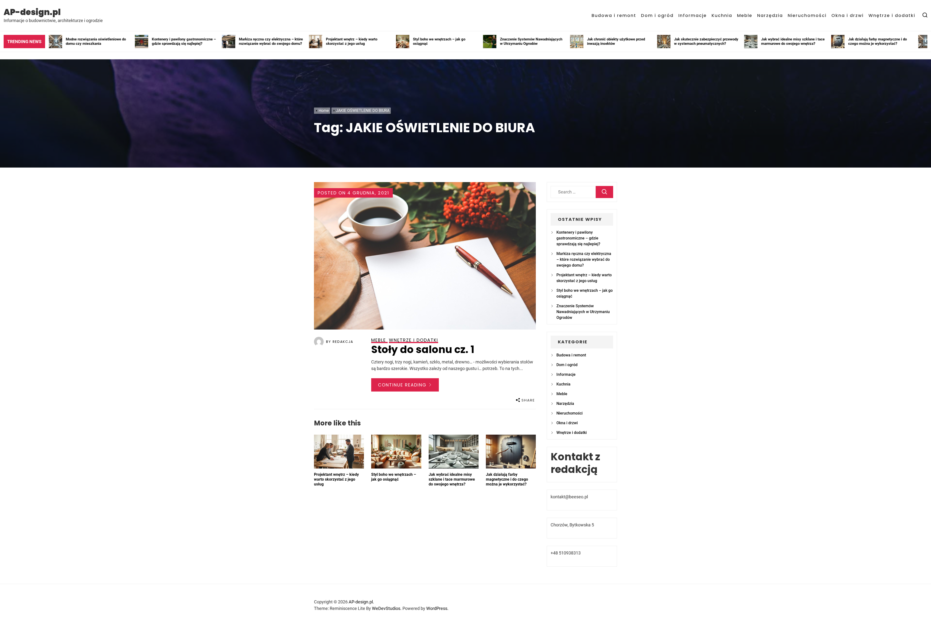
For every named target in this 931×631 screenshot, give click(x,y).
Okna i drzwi (847, 15)
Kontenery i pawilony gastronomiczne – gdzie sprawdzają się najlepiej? (578, 238)
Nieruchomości (807, 15)
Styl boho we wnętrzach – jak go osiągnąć (393, 477)
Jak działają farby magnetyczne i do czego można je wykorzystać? (507, 479)
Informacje (692, 15)
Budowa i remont (614, 15)
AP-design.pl (32, 12)
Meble (744, 15)
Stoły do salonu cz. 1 (422, 349)
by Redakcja (339, 341)
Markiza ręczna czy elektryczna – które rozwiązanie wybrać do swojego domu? (583, 259)
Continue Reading (403, 385)
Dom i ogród (657, 15)
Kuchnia (722, 15)
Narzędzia (770, 15)
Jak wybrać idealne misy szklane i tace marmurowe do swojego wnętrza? (452, 479)
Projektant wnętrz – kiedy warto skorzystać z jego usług (336, 479)
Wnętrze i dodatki (891, 15)
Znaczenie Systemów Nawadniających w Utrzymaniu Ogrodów (583, 312)
